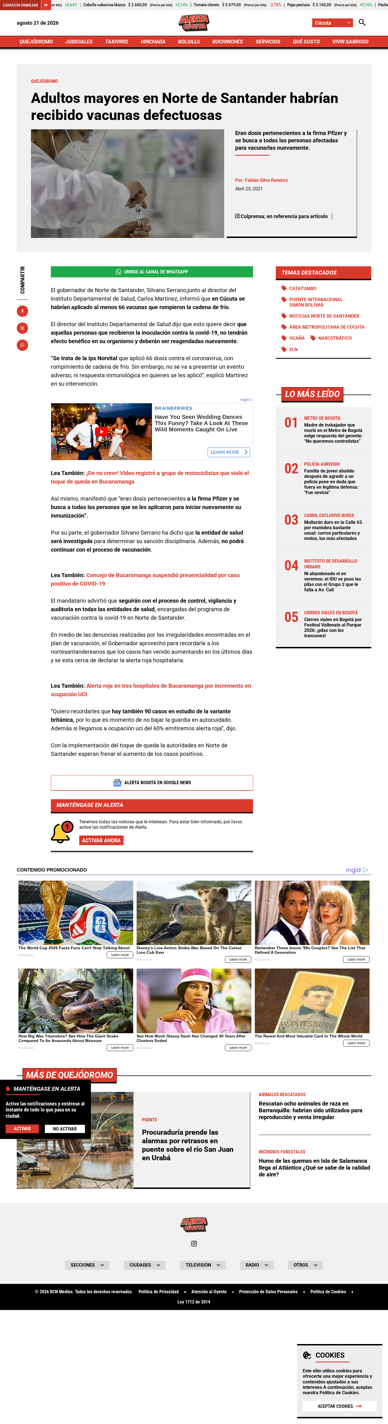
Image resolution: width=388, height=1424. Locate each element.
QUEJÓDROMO (36, 42)
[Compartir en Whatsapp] (22, 345)
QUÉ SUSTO (306, 42)
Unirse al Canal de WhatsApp (156, 272)
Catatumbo (302, 288)
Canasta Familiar (20, 5)
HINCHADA (153, 42)
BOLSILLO (189, 42)
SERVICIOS (268, 42)
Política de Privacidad (159, 1292)
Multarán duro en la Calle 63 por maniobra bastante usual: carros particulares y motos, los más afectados (333, 530)
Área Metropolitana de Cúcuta (327, 327)
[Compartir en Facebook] (22, 311)
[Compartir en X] (22, 328)
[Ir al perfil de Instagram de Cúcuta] (194, 1243)
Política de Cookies (339, 1392)
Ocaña (297, 338)
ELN (293, 349)
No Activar (65, 1129)
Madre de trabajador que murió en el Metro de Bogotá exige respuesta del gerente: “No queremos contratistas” (333, 433)
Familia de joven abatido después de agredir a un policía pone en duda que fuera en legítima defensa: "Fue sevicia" (331, 481)
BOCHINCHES (227, 42)
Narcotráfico (335, 338)
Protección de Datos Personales (268, 1292)
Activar (22, 1129)
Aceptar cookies (335, 1406)
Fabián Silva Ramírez (266, 180)
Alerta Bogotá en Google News (157, 782)
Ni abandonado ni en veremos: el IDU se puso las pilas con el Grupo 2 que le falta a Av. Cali (332, 582)
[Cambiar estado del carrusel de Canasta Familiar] (46, 5)
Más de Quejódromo (69, 1075)
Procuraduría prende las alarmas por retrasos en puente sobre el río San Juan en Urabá (187, 1145)
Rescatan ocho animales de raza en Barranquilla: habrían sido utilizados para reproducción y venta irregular (310, 1110)
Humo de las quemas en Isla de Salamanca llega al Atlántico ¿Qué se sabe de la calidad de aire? (314, 1167)
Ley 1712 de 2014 (194, 1302)
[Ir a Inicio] (194, 22)
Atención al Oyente (209, 1292)
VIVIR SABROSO (350, 42)
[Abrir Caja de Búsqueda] (362, 22)
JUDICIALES (79, 42)
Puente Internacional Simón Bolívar (316, 302)
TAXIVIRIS (116, 42)
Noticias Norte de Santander (324, 316)
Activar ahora (101, 840)
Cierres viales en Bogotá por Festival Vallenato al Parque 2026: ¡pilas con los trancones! (333, 628)
